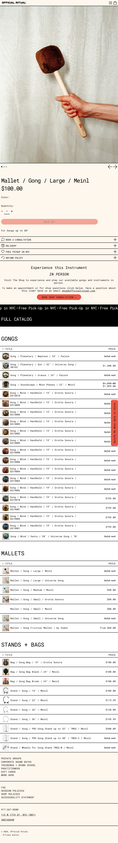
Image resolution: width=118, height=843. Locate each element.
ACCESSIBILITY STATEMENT (17, 797)
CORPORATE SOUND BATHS (16, 761)
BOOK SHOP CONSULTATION (57, 297)
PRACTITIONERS (10, 768)
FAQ (3, 787)
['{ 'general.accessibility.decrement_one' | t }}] (2, 211)
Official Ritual (19, 831)
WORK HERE (7, 774)
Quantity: (7, 205)
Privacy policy (11, 835)
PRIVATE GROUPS (11, 758)
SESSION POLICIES (12, 790)
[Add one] (12, 211)
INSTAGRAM (7, 819)
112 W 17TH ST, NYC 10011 (18, 814)
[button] (115, 3)
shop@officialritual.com (78, 290)
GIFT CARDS (8, 771)
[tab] (1, 166)
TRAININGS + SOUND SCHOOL (18, 765)
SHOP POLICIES (10, 793)
